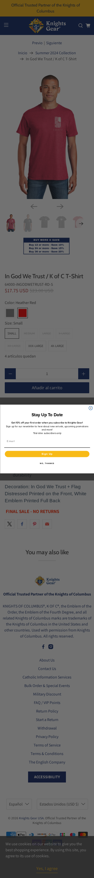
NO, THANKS (47, 463)
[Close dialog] (90, 408)
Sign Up (46, 454)
